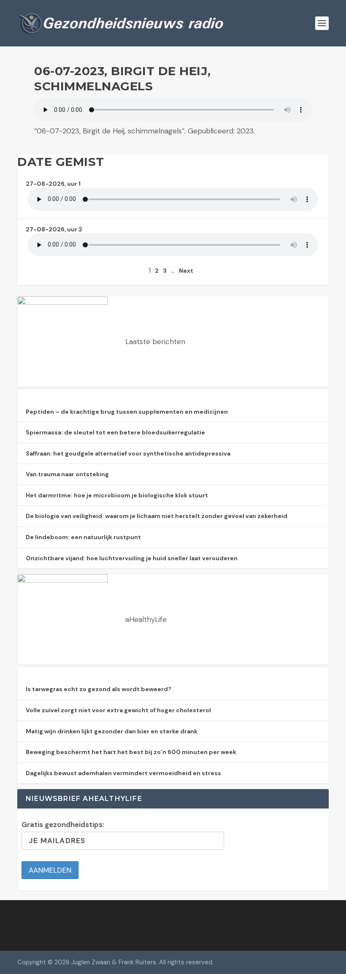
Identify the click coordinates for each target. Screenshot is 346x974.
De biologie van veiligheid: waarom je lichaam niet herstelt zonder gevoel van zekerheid (156, 516)
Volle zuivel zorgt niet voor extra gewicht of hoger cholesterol (118, 710)
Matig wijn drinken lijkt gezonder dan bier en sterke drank (111, 731)
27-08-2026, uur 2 (54, 229)
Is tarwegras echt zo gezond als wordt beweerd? (98, 689)
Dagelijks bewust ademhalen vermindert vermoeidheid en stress (123, 773)
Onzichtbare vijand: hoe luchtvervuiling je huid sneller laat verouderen (132, 558)
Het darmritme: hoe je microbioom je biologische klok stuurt (117, 495)
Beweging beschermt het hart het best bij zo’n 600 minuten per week (131, 752)
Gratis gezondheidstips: (63, 824)
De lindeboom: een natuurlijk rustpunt (83, 537)
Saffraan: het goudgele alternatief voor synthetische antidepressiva (128, 453)
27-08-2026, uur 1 (53, 183)
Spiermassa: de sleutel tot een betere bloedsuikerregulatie (115, 432)
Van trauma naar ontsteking (67, 474)
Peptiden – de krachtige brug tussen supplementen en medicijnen (127, 411)
